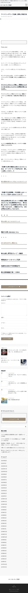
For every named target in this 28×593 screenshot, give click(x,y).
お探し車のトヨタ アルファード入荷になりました (17, 375)
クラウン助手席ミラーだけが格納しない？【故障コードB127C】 (13, 439)
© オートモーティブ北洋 (14, 589)
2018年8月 (3, 542)
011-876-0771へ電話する (9, 243)
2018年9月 (3, 539)
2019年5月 (3, 518)
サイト (2, 328)
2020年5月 (4, 485)
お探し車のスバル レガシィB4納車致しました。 (17, 383)
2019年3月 (3, 523)
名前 (2, 317)
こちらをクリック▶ (14, 419)
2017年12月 (4, 564)
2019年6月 (3, 515)
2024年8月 (4, 460)
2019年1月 (3, 528)
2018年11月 (4, 534)
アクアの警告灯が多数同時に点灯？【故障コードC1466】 (13, 435)
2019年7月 (3, 512)
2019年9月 (3, 507)
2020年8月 (4, 477)
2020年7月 (4, 479)
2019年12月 (4, 498)
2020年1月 (3, 496)
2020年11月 (4, 468)
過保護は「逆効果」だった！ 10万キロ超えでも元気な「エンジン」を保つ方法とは (13, 444)
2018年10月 (4, 537)
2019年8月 (3, 509)
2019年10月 (4, 504)
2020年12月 (4, 466)
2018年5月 (3, 550)
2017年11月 (4, 567)
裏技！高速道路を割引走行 (14, 399)
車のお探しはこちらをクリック (10, 221)
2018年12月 (4, 531)
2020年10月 (4, 471)
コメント (3, 303)
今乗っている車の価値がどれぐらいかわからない (13, 447)
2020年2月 (4, 493)
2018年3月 (3, 556)
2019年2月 (3, 526)
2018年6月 (3, 548)
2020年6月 (4, 482)
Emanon (16, 591)
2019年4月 (3, 520)
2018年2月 (3, 559)
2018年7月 (3, 545)
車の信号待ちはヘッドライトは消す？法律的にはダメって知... (17, 392)
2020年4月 (4, 488)
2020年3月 (4, 490)
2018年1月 (3, 561)
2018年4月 (3, 553)
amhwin (10, 16)
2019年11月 (4, 501)
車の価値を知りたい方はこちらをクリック (14, 181)
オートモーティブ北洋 (6, 5)
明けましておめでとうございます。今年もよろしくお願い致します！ (13, 451)
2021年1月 (3, 463)
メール (3, 322)
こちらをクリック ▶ (14, 286)
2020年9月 (4, 474)
